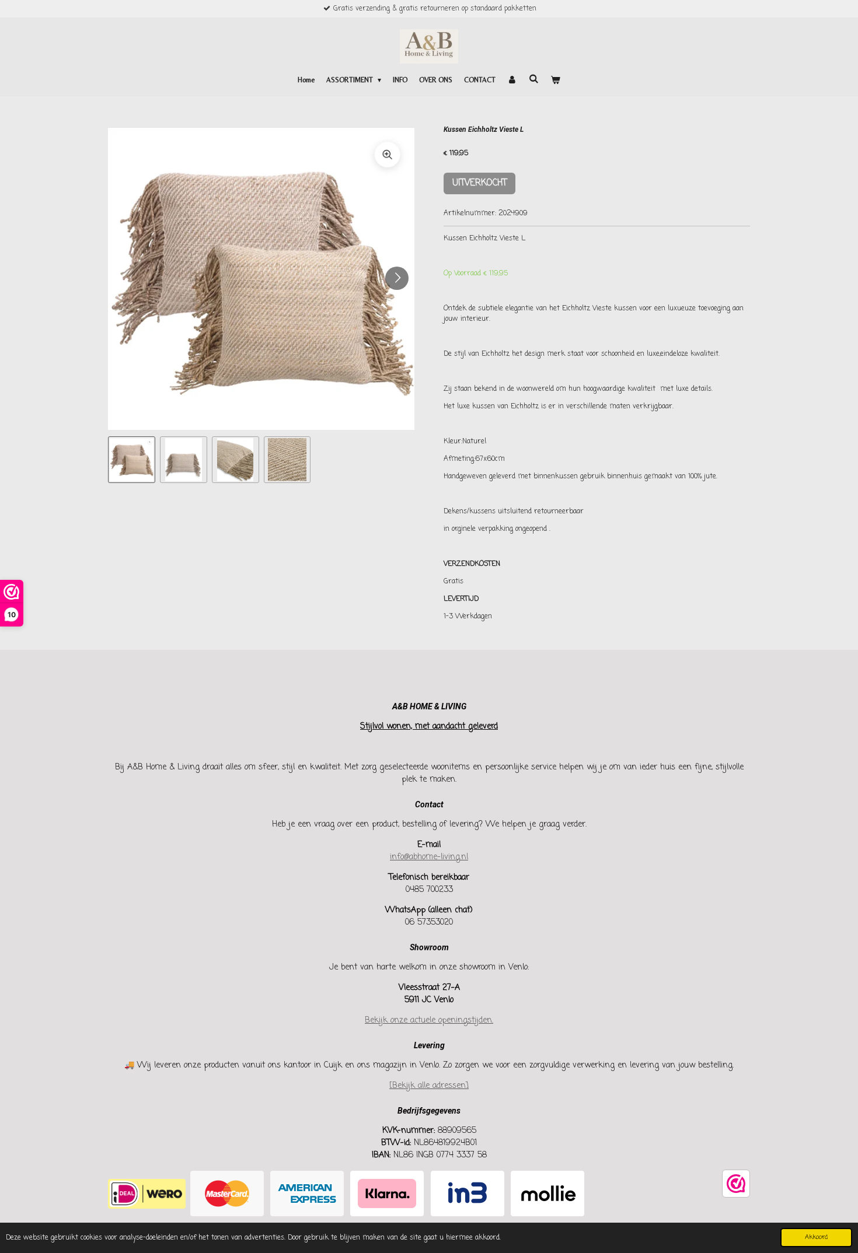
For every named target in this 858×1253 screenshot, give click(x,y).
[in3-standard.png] (467, 1193)
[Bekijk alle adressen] (429, 1086)
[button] (131, 460)
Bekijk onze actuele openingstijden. (429, 1020)
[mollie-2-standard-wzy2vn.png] (547, 1193)
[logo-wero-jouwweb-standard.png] (147, 1193)
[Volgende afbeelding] (397, 278)
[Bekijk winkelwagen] (555, 80)
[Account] (512, 80)
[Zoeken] (534, 78)
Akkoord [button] (816, 1237)
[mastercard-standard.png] (227, 1193)
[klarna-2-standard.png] (387, 1193)
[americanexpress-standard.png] (307, 1193)
